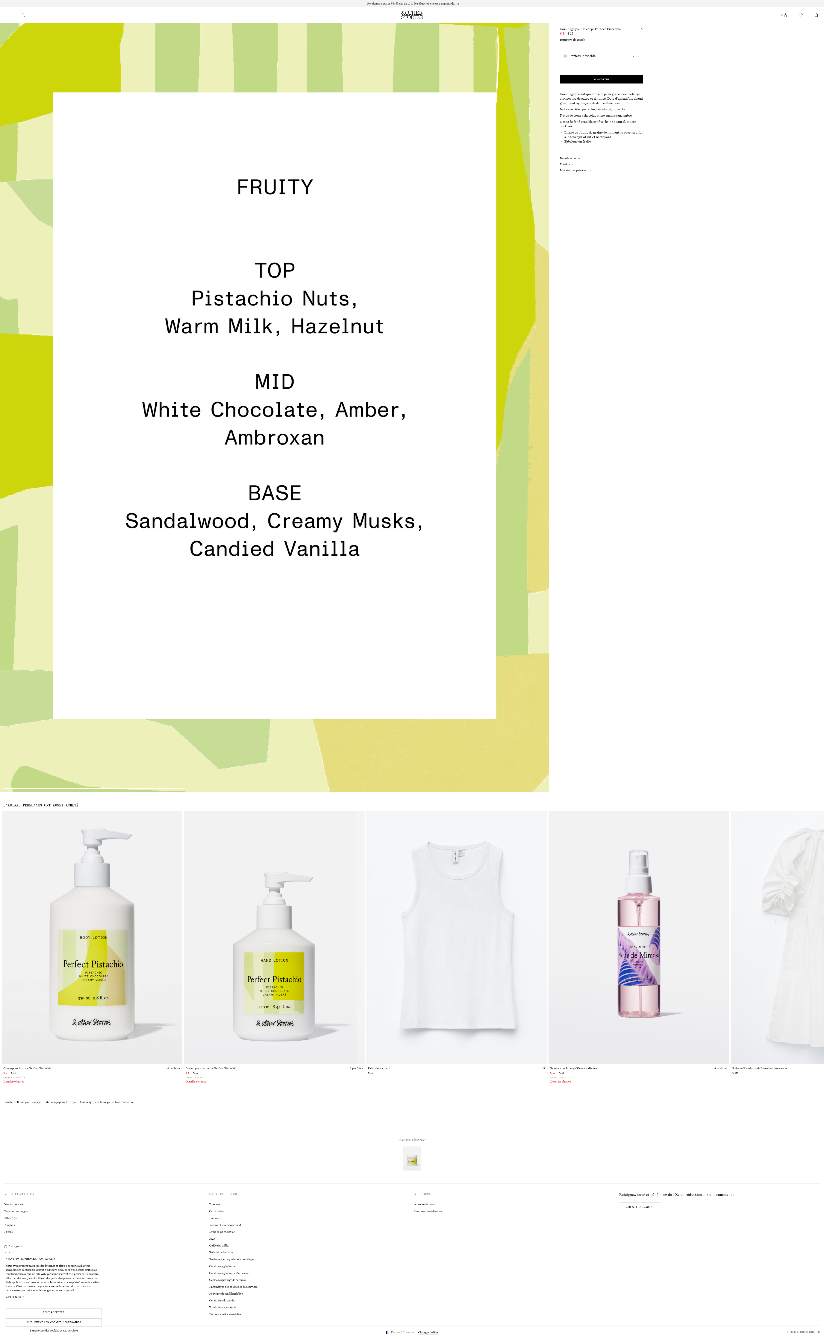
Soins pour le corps (29, 1102)
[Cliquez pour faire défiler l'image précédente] (808, 804)
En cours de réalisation (428, 1211)
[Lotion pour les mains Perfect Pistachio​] (274, 937)
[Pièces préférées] (801, 15)
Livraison (215, 1218)
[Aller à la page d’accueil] (412, 15)
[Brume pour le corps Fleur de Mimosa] (638, 937)
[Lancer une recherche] (23, 15)
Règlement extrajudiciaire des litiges (231, 1259)
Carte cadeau (217, 1211)
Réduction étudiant (221, 1252)
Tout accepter (53, 1312)
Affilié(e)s (10, 1218)
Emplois (9, 1225)
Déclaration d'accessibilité (225, 1314)
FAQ (212, 1238)
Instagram (15, 1246)
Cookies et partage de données (227, 1280)
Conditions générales (222, 1266)
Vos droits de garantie (222, 1307)
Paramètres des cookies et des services (54, 1330)
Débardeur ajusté (379, 1068)
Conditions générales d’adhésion (229, 1273)
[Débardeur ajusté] (456, 937)
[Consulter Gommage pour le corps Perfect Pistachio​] (412, 1158)
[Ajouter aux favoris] (641, 29)
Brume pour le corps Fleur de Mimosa (574, 1068)
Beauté (7, 1102)
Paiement (215, 1204)
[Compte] (785, 15)
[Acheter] (7, 15)
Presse (8, 1232)
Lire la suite (13, 1296)
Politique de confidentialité (225, 1293)
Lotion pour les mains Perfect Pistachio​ (211, 1068)
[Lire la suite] (412, 3)
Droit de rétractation (222, 1232)
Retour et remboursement (225, 1225)
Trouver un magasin (17, 1211)
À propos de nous (424, 1204)
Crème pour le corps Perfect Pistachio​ (27, 1068)
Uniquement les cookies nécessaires (53, 1322)
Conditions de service (222, 1300)
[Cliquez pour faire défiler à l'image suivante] (817, 804)
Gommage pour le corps (61, 1102)
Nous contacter (14, 1204)
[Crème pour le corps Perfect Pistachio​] (92, 937)
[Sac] (816, 15)
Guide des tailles (219, 1245)
